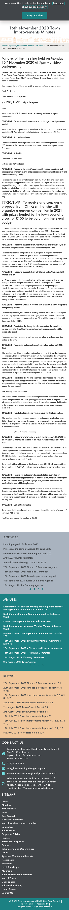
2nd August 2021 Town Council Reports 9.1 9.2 (28, 703)
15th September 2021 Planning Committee (26, 572)
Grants (5, 853)
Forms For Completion (13, 842)
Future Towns (8, 831)
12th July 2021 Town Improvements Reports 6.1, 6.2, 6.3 (33, 728)
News (4, 812)
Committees (7, 827)
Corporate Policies (11, 834)
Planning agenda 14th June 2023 (20, 544)
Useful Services (9, 889)
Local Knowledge (10, 867)
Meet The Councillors (12, 820)
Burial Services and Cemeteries (17, 875)
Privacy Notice (9, 809)
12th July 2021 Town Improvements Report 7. (27, 716)
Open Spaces (8, 882)
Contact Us (7, 893)
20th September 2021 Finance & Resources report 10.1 (32, 683)
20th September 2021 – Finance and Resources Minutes (32, 648)
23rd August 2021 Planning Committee (23, 657)
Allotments (7, 871)
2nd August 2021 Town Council (19, 662)
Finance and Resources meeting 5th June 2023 (28, 553)
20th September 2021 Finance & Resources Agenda (30, 567)
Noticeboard (8, 860)
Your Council (8, 816)
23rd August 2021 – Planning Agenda (23, 585)
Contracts (6, 845)
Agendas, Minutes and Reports (17, 856)
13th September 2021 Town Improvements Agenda (30, 576)
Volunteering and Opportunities (18, 849)
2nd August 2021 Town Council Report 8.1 (25, 712)
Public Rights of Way (12, 886)
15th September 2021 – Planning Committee (26, 653)
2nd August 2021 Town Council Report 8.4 (25, 707)
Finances (6, 838)
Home (5, 801)
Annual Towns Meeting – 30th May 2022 (24, 562)
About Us (6, 805)
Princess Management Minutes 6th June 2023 (27, 621)
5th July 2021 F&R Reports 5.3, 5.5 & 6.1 (24, 733)
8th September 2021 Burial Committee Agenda (28, 581)
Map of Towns (9, 878)
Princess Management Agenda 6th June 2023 (27, 549)
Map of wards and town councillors (20, 823)
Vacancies (7, 864)
